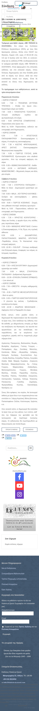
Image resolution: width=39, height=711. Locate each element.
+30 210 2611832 (9, 679)
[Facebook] (19, 478)
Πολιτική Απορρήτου (9, 584)
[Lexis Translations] (19, 517)
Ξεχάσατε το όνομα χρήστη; (14, 32)
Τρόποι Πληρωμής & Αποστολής (14, 579)
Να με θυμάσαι (9, 22)
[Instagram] (19, 496)
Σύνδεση (11, 26)
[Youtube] (19, 487)
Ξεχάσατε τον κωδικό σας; (13, 36)
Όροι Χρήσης (7, 590)
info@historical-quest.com (14, 683)
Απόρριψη (22, 706)
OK (30, 448)
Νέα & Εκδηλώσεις (9, 568)
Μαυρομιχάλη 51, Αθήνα (13, 676)
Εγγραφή (6, 634)
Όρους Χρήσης (25, 627)
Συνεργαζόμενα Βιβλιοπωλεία (13, 574)
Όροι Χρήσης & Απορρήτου (19, 709)
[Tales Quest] (19, 461)
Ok (6, 706)
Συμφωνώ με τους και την (19, 628)
